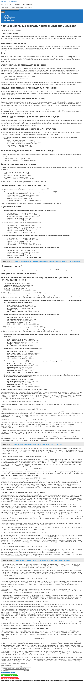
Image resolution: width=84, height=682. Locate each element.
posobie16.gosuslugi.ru (65, 680)
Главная (6, 15)
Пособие (9, 664)
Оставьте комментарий (20, 664)
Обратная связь (9, 20)
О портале (7, 18)
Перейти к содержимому (9, 1)
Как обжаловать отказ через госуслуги (13, 668)
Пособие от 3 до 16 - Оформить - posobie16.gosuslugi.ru (19, 4)
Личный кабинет (9, 17)
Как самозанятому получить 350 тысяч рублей (16, 667)
